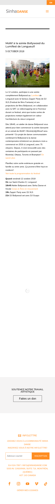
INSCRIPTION (40, 456)
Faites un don (27, 398)
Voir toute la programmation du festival (23, 173)
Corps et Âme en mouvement (25, 189)
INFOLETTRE (29, 435)
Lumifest (35, 95)
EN (51, 3)
